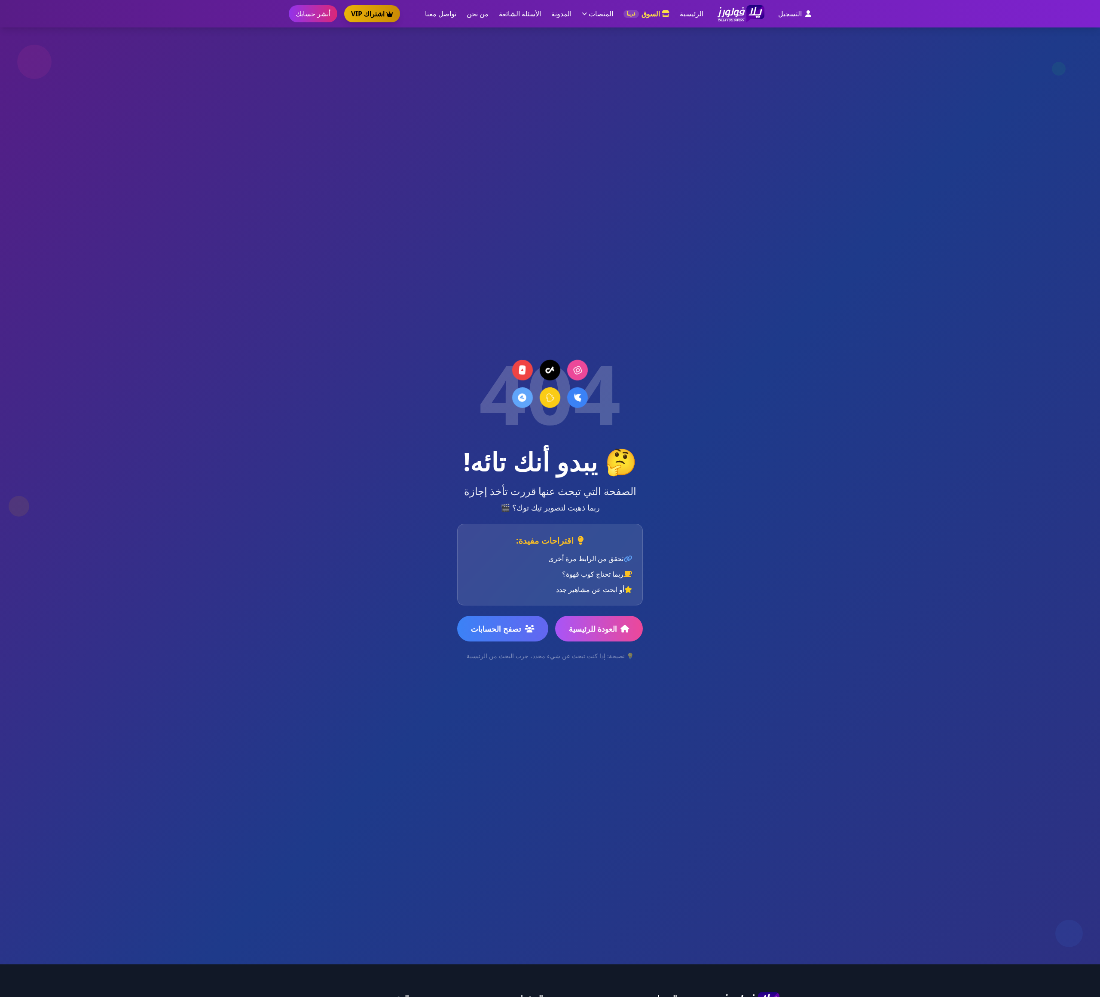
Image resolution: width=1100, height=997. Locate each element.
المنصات (601, 13)
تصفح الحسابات (496, 628)
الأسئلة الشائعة (520, 13)
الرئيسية (691, 13)
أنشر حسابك (313, 13)
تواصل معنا (440, 13)
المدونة (561, 13)
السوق (643, 13)
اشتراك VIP (368, 13)
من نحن (478, 13)
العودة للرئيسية (593, 628)
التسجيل (790, 13)
